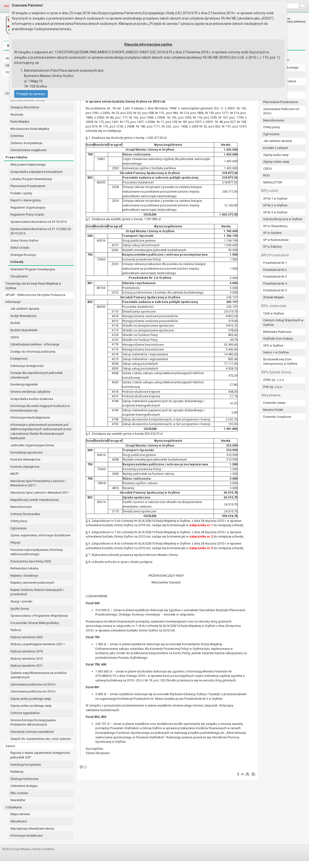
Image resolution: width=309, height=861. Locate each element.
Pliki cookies (19, 793)
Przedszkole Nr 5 (275, 290)
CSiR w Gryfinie (273, 313)
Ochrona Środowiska (25, 514)
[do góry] (243, 774)
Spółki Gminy (19, 608)
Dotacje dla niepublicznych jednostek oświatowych (36, 375)
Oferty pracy (18, 521)
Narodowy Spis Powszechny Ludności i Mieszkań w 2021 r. (37, 483)
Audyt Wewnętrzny (23, 316)
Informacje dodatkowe (26, 835)
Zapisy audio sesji (275, 155)
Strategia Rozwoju (23, 255)
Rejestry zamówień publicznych (32, 582)
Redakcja (16, 771)
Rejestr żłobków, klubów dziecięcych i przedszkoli (36, 592)
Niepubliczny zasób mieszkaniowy (34, 500)
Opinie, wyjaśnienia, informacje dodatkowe (40, 535)
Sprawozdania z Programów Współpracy (39, 615)
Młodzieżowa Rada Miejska (29, 129)
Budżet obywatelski (24, 330)
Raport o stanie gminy (25, 200)
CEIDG (14, 337)
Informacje (13, 302)
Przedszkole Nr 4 (275, 283)
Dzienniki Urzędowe (277, 417)
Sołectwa (17, 136)
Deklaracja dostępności (27, 366)
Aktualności (18, 821)
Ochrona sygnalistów (25, 713)
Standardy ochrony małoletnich (32, 732)
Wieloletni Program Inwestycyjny (32, 269)
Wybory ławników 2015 (26, 658)
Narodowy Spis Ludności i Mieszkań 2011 (39, 492)
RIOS (266, 175)
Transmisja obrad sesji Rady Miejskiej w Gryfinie (33, 286)
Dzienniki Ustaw (274, 403)
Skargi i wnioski (21, 601)
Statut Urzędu (19, 247)
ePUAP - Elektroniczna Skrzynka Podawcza (35, 295)
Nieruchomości (21, 507)
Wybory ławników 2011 (26, 665)
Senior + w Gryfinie (276, 352)
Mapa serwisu (20, 814)
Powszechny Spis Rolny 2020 (30, 561)
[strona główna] (247, 774)
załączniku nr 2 (201, 536)
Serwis (10, 746)
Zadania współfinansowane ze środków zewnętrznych (38, 675)
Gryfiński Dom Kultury (278, 338)
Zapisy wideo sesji (276, 161)
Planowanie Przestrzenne (27, 186)
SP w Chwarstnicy (275, 226)
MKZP (14, 474)
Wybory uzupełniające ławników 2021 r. (37, 644)
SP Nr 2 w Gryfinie (275, 205)
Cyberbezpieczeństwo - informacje (34, 344)
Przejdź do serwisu (31, 94)
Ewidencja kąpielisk (24, 384)
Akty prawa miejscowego (28, 164)
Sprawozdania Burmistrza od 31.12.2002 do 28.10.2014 (40, 231)
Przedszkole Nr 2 (275, 270)
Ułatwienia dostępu (24, 786)
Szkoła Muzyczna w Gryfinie (282, 219)
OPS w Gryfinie (273, 345)
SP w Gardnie (272, 233)
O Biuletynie (14, 807)
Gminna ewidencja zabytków (30, 391)
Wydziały (16, 114)
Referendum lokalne (24, 568)
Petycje (15, 542)
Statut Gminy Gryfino (24, 240)
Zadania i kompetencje (26, 143)
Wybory (15, 630)
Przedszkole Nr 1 (275, 263)
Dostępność (19, 358)
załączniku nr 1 (201, 525)
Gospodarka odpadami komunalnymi (36, 172)
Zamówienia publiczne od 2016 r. (33, 684)
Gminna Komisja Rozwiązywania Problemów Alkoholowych (33, 722)
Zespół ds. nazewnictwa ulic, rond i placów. (40, 739)
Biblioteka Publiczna (277, 332)
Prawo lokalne (17, 157)
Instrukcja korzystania (25, 764)
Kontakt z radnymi (275, 148)
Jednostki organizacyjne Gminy (32, 445)
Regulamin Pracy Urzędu (27, 214)
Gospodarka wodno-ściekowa (31, 399)
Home (8, 6)
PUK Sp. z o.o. (273, 387)
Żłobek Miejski (273, 297)
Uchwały (16, 262)
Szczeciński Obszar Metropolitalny (34, 623)
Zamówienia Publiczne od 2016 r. (281, 111)
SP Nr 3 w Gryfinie (275, 212)
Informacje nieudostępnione (30, 417)
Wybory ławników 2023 (26, 637)
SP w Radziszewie (275, 240)
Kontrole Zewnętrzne (24, 467)
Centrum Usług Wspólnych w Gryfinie (283, 322)
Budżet (15, 323)
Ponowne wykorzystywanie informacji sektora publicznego (36, 552)
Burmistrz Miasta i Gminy (27, 100)
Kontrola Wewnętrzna (25, 459)
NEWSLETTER (272, 182)
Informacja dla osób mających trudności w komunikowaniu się (40, 408)
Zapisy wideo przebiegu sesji (30, 705)
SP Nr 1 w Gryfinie (275, 198)
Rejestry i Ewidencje (24, 575)
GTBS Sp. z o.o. (274, 380)
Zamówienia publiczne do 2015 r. (33, 691)
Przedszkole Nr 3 (275, 276)
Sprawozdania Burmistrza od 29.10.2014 (38, 222)
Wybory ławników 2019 (26, 651)
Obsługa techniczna (24, 779)
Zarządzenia (19, 276)
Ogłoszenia (18, 528)
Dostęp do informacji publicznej (32, 351)
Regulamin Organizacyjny (27, 207)
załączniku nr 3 (201, 548)
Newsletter (17, 800)
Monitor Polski (273, 410)
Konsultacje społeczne (26, 452)
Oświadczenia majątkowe (28, 150)
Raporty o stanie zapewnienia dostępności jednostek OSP (40, 755)
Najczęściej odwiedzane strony (32, 828)
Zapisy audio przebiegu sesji (30, 698)
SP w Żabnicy (272, 246)
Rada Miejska (19, 121)
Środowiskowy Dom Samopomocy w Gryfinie (280, 361)
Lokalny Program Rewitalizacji (31, 179)
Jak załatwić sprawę (24, 308)
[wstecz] (238, 774)
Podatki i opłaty (21, 193)
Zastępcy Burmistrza (24, 107)
